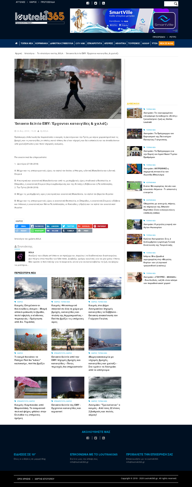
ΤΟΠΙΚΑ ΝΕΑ (27, 43)
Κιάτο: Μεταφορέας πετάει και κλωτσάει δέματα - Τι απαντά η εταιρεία (160, 189)
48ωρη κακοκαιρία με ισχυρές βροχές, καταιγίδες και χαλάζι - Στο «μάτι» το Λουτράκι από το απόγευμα (103, 363)
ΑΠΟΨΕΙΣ (108, 43)
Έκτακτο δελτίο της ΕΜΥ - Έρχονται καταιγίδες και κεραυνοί (66, 408)
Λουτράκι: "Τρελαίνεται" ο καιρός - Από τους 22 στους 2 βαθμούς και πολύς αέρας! (104, 409)
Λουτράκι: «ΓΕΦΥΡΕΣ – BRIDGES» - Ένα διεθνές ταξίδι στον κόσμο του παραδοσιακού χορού (160, 280)
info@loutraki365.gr (79, 462)
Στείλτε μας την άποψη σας (84, 459)
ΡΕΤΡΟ (173, 37)
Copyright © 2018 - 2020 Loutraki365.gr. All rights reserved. (149, 478)
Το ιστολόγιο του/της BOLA (50, 53)
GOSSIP (145, 43)
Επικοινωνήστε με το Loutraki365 (142, 459)
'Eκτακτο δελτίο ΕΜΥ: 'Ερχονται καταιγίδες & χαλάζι (61, 123)
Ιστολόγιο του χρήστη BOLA (27, 238)
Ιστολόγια (29, 53)
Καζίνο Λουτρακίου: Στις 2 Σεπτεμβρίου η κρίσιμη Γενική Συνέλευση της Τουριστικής (159, 241)
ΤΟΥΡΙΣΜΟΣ (134, 43)
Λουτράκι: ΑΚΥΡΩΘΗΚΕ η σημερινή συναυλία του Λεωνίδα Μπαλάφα (156, 171)
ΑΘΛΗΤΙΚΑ (120, 43)
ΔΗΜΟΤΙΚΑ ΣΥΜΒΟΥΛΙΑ (61, 43)
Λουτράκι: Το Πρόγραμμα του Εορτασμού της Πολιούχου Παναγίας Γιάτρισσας (159, 136)
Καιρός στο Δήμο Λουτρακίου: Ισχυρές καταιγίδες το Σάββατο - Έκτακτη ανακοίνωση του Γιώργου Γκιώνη (103, 312)
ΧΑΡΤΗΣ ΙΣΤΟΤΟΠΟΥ (44, 479)
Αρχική (18, 53)
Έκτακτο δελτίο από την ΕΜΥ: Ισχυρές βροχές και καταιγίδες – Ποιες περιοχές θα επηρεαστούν (66, 361)
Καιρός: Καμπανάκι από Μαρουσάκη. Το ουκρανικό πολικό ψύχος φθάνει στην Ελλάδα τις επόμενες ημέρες (30, 411)
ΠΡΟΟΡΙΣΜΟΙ (159, 37)
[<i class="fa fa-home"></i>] (17, 43)
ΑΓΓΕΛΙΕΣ (20, 2)
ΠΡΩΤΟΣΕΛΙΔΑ (48, 2)
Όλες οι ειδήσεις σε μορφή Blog (30, 459)
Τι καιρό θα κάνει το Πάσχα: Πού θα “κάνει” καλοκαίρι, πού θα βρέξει (29, 360)
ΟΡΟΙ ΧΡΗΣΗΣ (23, 479)
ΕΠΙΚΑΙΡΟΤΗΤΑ (94, 43)
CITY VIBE (80, 43)
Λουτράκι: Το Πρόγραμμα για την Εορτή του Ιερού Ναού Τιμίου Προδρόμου (160, 154)
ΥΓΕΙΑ (155, 43)
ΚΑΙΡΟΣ (33, 2)
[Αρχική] (40, 17)
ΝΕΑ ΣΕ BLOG (166, 43)
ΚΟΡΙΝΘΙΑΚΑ (41, 43)
